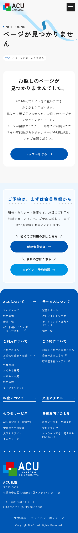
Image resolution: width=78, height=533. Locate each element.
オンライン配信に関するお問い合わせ (58, 435)
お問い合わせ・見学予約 (57, 422)
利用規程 (8, 382)
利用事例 (8, 315)
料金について (13, 398)
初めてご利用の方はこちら (58, 350)
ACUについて (14, 301)
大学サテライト (12, 433)
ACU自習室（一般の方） (18, 422)
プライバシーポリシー (46, 518)
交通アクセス (52, 398)
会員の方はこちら (53, 355)
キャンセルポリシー (15, 387)
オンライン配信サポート (57, 315)
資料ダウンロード (53, 427)
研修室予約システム (54, 361)
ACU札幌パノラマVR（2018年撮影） (15, 328)
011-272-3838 (11, 507)
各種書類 (8, 364)
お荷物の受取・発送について (19, 357)
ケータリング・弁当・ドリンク (55, 323)
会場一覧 (8, 321)
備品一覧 (47, 330)
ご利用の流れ (11, 350)
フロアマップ (11, 310)
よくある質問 (11, 370)
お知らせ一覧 (11, 376)
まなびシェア (11, 439)
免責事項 (20, 518)
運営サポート (50, 310)
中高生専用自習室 (14, 427)
